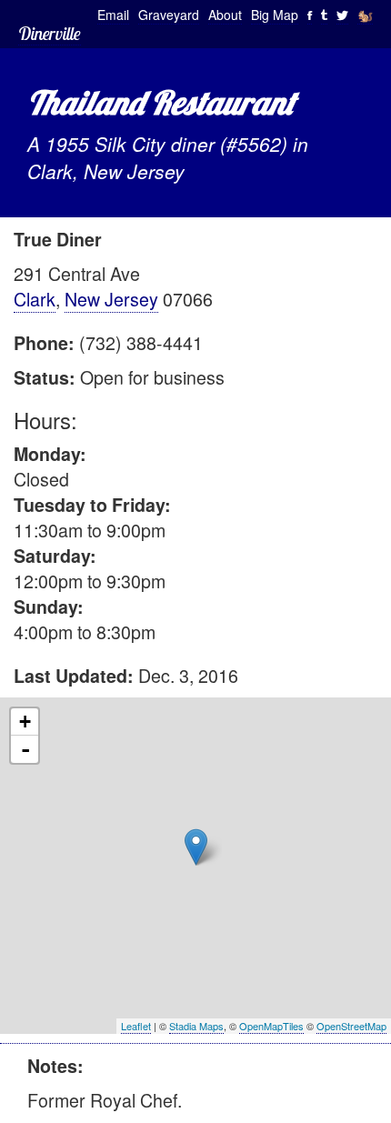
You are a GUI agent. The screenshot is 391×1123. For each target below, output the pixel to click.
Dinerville (49, 33)
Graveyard (168, 14)
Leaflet (136, 1025)
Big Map (274, 14)
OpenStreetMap (351, 1025)
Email (113, 14)
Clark (34, 299)
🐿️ (365, 14)
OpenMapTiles (271, 1025)
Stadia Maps (196, 1025)
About (225, 14)
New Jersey (111, 299)
